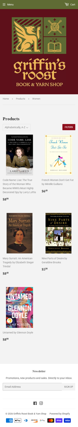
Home (6, 98)
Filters (69, 127)
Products (20, 98)
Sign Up (68, 386)
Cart (72, 4)
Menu (10, 4)
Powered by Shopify (60, 413)
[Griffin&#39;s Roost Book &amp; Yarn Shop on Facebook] (35, 403)
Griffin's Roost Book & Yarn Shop (29, 413)
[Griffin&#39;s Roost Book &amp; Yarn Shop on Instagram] (41, 403)
